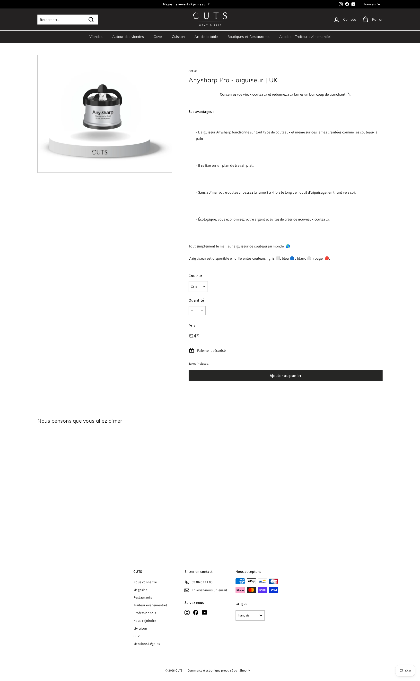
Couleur (195, 275)
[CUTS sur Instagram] (187, 612)
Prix (192, 325)
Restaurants (142, 597)
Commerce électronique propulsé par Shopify (219, 670)
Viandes (96, 36)
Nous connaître (145, 582)
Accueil (194, 71)
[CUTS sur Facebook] (195, 612)
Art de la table (206, 36)
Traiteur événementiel (150, 605)
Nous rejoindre (144, 620)
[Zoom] (105, 114)
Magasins (140, 590)
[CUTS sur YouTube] (204, 612)
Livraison (140, 628)
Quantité (196, 300)
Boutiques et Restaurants (248, 36)
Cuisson (178, 36)
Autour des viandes (128, 36)
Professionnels (144, 613)
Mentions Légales (146, 643)
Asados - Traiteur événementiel (305, 36)
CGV (136, 636)
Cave (158, 36)
